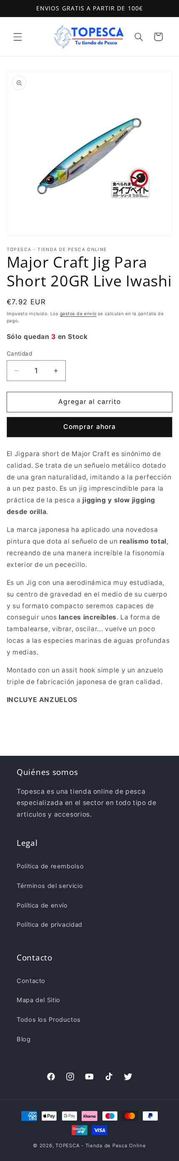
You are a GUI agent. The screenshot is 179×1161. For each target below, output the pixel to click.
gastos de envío (78, 313)
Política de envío (42, 905)
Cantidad (19, 353)
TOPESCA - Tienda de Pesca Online (100, 1145)
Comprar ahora (89, 427)
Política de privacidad (49, 924)
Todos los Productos (49, 1019)
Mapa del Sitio (38, 1000)
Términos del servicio (50, 886)
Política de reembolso (50, 866)
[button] (17, 36)
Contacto (31, 981)
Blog (24, 1039)
